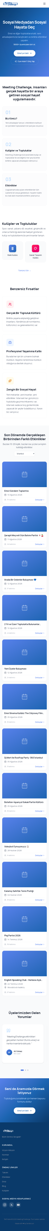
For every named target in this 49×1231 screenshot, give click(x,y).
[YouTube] (18, 1204)
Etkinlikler (6, 1177)
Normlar (5, 1154)
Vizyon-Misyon (8, 1150)
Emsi (4, 1181)
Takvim (5, 1172)
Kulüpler (5, 1190)
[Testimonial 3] (27, 1070)
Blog (4, 1186)
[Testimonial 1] (22, 1070)
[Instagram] (4, 1204)
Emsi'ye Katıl (23, 53)
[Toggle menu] (44, 3)
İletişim (5, 1159)
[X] (11, 1204)
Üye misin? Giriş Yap (26, 61)
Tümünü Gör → (24, 270)
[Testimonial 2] (25, 1070)
